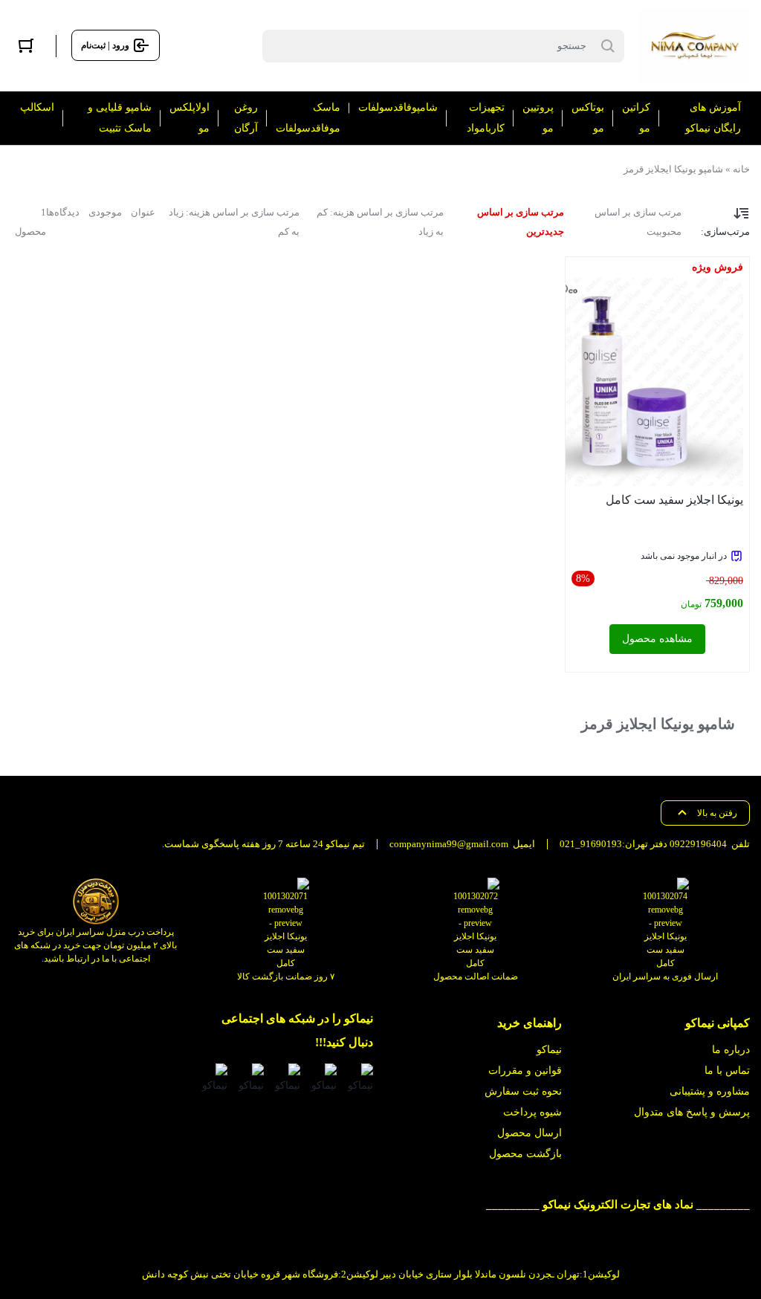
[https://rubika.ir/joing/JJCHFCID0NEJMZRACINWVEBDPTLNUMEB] (250, 1079)
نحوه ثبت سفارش (523, 1091)
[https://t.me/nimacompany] (286, 1079)
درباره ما (731, 1049)
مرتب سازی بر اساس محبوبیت (638, 222)
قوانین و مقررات (525, 1070)
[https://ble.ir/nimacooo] (213, 1079)
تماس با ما (727, 1070)
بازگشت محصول (525, 1153)
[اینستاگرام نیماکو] (359, 1079)
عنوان (143, 212)
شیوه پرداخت (532, 1112)
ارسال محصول (529, 1132)
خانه (741, 169)
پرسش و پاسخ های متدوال (692, 1112)
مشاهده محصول (657, 638)
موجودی (105, 212)
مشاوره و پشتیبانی (710, 1091)
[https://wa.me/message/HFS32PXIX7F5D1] (323, 1079)
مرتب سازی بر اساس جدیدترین (520, 222)
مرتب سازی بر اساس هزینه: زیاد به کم (234, 222)
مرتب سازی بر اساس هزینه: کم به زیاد (380, 222)
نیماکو (549, 1049)
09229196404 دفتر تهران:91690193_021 (643, 843)
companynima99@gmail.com (448, 843)
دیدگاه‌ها (63, 212)
